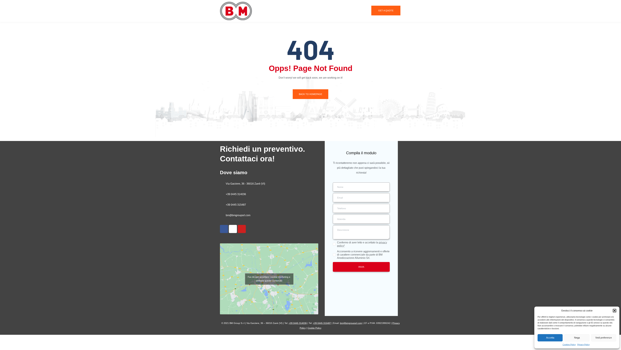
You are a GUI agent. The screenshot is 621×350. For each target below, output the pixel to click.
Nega (577, 337)
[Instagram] (233, 229)
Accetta (550, 337)
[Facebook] (224, 229)
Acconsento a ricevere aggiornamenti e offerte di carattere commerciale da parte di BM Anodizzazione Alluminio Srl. (363, 254)
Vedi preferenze (603, 337)
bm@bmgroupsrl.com (238, 215)
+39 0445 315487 (236, 204)
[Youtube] (242, 229)
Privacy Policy (583, 345)
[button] (614, 310)
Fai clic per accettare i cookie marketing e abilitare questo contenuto (269, 279)
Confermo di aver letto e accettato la (362, 244)
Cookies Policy (569, 345)
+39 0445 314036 (236, 194)
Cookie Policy (314, 328)
